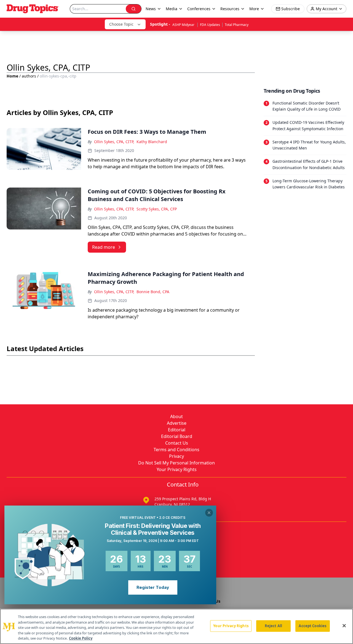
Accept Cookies (312, 625)
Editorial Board (176, 436)
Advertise (176, 423)
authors (29, 76)
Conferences (198, 8)
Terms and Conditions (176, 450)
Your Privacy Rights (177, 469)
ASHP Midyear (183, 24)
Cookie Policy (80, 638)
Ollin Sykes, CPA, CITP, (114, 141)
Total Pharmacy (236, 24)
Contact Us (176, 443)
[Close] (344, 626)
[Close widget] (209, 513)
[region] (176, 626)
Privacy (176, 456)
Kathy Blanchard (152, 141)
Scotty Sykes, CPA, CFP (157, 209)
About (176, 416)
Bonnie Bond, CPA (153, 291)
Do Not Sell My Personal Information (176, 463)
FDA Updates (210, 24)
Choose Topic (121, 24)
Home (12, 76)
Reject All (273, 625)
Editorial (176, 430)
